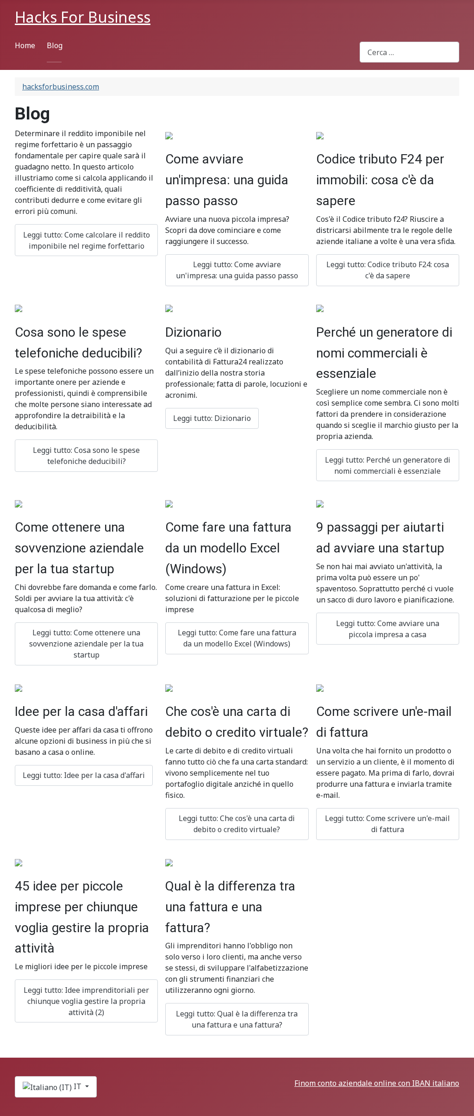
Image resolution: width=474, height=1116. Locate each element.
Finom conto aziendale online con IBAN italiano (376, 1083)
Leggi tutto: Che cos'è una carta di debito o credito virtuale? (237, 823)
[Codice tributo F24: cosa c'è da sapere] (320, 135)
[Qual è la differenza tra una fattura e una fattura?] (169, 862)
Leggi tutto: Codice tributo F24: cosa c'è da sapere (387, 270)
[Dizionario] (169, 308)
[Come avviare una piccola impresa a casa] (320, 503)
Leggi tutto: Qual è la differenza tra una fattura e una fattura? (237, 1019)
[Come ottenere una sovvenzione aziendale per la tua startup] (18, 503)
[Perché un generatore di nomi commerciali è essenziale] (320, 308)
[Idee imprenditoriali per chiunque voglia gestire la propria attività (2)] (18, 862)
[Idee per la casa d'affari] (18, 687)
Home (25, 45)
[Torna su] (462, 1104)
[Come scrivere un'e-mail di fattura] (320, 687)
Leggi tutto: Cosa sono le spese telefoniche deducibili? (86, 455)
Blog (54, 45)
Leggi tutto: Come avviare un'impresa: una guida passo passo (237, 270)
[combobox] (409, 52)
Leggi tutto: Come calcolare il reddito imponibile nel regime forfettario (86, 240)
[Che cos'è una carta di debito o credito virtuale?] (169, 687)
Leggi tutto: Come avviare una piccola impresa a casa (387, 629)
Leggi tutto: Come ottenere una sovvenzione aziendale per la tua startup (86, 643)
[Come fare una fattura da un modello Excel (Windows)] (169, 503)
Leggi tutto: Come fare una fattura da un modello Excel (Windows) (237, 638)
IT (77, 1086)
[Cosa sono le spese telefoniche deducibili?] (18, 308)
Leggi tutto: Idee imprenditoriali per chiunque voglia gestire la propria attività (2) (86, 1001)
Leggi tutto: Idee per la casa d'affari (84, 775)
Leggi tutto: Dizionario (212, 418)
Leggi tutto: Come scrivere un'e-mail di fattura (387, 823)
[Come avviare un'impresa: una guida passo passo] (169, 135)
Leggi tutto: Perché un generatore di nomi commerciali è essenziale (387, 465)
